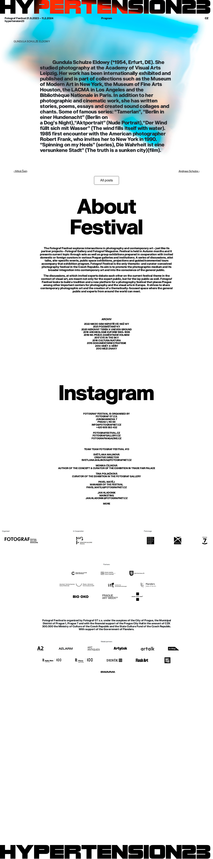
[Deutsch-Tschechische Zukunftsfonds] (77, 585)
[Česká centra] (108, 573)
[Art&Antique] (94, 648)
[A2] (40, 648)
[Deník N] (114, 660)
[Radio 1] (167, 660)
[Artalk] (147, 648)
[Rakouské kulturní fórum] (137, 596)
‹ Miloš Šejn (20, 171)
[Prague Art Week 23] (110, 596)
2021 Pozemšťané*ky (106, 326)
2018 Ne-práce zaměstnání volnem (106, 335)
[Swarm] (107, 672)
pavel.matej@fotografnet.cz (106, 487)
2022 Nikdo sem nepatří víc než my (106, 324)
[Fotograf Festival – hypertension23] (105, 7)
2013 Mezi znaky (106, 348)
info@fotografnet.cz (106, 425)
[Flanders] (148, 585)
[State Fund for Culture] (137, 573)
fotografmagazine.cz (106, 438)
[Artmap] (173, 648)
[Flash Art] (142, 660)
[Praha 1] (177, 540)
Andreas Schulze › (189, 171)
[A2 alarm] (65, 648)
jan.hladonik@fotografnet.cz (107, 498)
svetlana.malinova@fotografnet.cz (107, 460)
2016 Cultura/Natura (106, 340)
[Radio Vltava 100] (84, 660)
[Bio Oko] (80, 596)
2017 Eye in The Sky (106, 337)
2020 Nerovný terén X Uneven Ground (106, 329)
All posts (106, 180)
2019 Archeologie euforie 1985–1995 (106, 332)
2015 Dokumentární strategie (106, 343)
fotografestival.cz (106, 433)
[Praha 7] (204, 540)
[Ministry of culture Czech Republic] (79, 573)
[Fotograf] (21, 540)
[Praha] (150, 540)
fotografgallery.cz (107, 435)
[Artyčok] (120, 648)
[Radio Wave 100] (52, 660)
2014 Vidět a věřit (106, 346)
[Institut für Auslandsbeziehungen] (117, 585)
